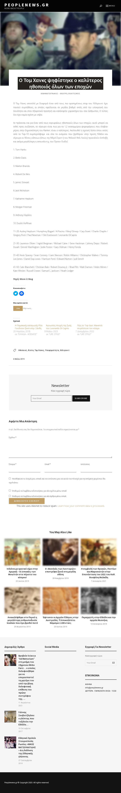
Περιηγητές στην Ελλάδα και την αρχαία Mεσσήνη (99, 619)
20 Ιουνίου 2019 (60, 627)
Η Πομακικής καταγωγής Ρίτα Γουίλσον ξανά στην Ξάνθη (28, 327)
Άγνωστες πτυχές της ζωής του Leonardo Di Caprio (58, 327)
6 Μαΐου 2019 (18, 359)
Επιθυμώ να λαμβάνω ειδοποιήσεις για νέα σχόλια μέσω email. (39, 490)
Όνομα (12, 464)
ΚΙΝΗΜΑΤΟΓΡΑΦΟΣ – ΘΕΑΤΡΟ (54, 93)
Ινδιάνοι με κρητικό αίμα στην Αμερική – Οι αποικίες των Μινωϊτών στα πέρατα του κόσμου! (22, 573)
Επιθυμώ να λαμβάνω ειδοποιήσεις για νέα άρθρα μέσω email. (39, 496)
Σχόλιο (12, 437)
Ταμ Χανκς (39, 350)
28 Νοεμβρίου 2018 (61, 578)
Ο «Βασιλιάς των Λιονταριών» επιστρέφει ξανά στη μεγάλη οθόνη (60, 571)
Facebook (46, 657)
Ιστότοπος (85, 464)
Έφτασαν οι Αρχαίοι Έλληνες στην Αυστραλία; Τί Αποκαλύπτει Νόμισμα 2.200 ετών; (60, 620)
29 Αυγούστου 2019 (22, 627)
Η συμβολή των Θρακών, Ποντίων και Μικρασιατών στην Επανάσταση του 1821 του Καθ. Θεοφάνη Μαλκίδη (98, 573)
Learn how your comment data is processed (81, 506)
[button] (10, 660)
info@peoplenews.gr (94, 688)
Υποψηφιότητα (52, 350)
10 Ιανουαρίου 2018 (99, 624)
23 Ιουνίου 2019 (22, 581)
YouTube (54, 657)
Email (48, 464)
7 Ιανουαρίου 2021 (98, 581)
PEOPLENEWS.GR (26, 4)
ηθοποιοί (22, 350)
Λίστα (30, 350)
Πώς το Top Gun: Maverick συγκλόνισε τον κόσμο (89, 327)
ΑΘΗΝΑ (88, 684)
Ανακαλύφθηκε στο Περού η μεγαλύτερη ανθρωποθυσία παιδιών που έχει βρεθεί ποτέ (22, 620)
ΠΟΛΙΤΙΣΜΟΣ (74, 93)
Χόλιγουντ (65, 350)
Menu (112, 6)
